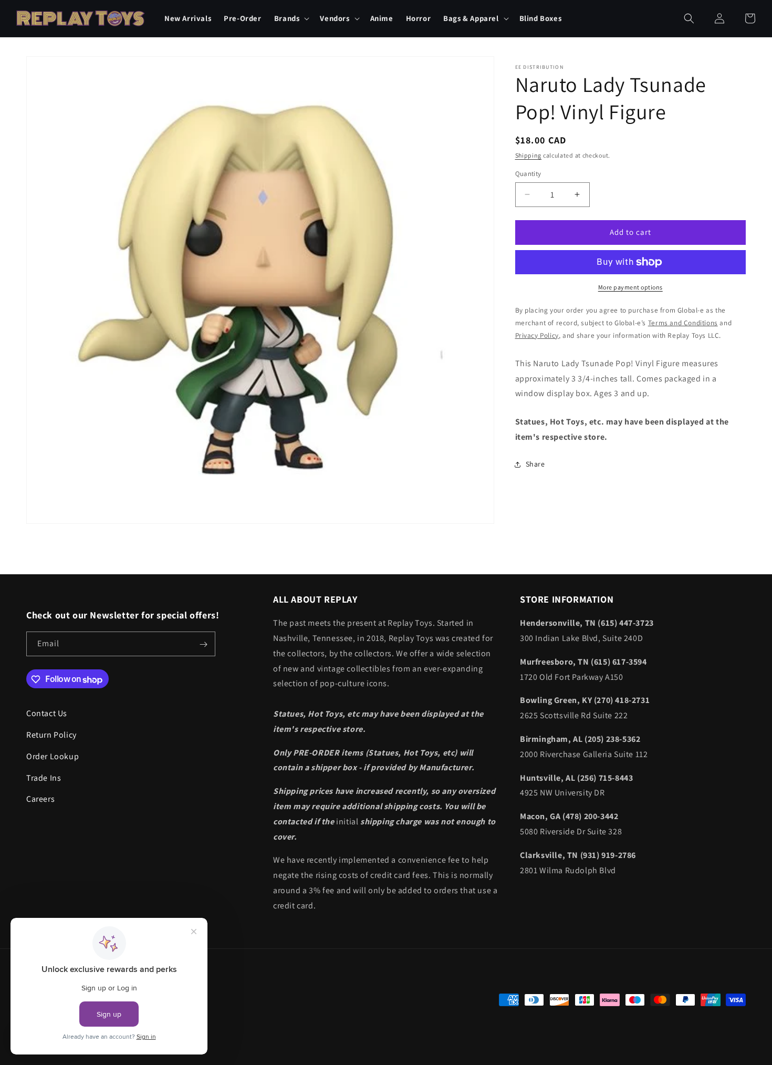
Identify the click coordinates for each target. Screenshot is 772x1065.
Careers (40, 799)
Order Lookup (52, 756)
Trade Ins (43, 777)
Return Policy (51, 735)
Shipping (528, 155)
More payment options (630, 287)
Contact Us (46, 713)
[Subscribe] (203, 644)
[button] (291, 18)
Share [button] (535, 464)
